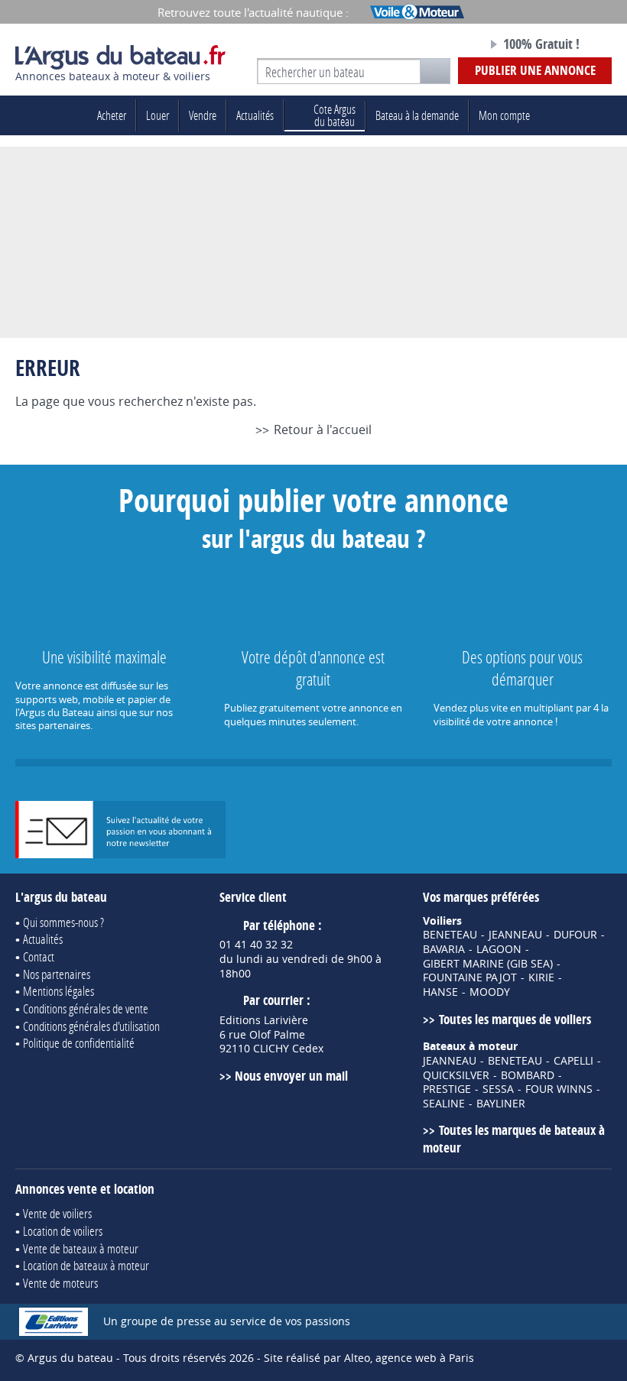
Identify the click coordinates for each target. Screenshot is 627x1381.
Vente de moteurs (60, 1283)
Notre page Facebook (442, 45)
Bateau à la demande (417, 115)
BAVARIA (444, 949)
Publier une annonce (535, 70)
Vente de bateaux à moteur (80, 1248)
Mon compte (504, 115)
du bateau (335, 115)
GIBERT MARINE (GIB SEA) (488, 964)
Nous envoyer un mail (291, 1075)
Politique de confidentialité (79, 1043)
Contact (38, 956)
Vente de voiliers (57, 1213)
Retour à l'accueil (322, 429)
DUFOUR (575, 935)
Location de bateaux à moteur (86, 1265)
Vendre (202, 115)
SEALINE (444, 1103)
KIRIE (541, 977)
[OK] (435, 71)
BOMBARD (527, 1075)
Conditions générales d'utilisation (91, 1026)
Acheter (111, 115)
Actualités (255, 115)
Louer (157, 115)
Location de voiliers (62, 1231)
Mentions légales (58, 991)
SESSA (498, 1089)
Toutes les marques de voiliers (514, 1019)
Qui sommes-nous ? (63, 922)
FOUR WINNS (559, 1089)
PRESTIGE (447, 1089)
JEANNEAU (515, 935)
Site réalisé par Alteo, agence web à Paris (369, 1357)
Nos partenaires (56, 974)
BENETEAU (450, 935)
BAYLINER (500, 1103)
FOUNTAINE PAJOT (470, 977)
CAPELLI (573, 1061)
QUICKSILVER (456, 1075)
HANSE (440, 992)
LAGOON (498, 949)
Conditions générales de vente (85, 1008)
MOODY (489, 992)
